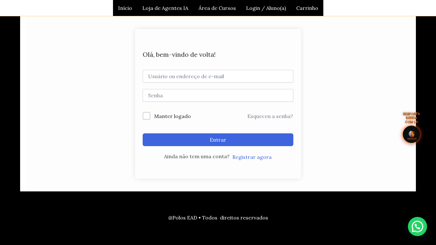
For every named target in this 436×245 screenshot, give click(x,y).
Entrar (218, 140)
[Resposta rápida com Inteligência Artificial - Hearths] (411, 134)
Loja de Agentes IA (165, 8)
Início (125, 8)
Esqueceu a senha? (270, 116)
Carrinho (307, 8)
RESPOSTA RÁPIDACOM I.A (411, 118)
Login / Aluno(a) (266, 8)
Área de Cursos (217, 8)
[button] (417, 226)
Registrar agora (252, 157)
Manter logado (172, 116)
